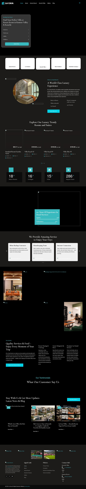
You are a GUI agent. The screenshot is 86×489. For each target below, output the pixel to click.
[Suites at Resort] (48, 100)
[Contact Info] (83, 3)
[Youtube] (12, 476)
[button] (41, 163)
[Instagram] (6, 476)
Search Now (16, 43)
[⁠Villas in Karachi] (48, 103)
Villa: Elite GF (70, 152)
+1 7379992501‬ (67, 467)
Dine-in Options (58, 66)
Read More (10, 429)
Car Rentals (27, 66)
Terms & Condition (46, 472)
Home (21, 3)
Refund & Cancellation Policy (49, 470)
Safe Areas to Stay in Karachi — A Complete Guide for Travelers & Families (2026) (42, 426)
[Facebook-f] (9, 476)
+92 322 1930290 (68, 476)
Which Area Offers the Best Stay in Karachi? (16, 425)
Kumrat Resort (33, 3)
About (26, 3)
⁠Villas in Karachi (55, 103)
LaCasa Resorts (10, 466)
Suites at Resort (54, 100)
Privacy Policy (46, 465)
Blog (54, 3)
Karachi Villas (42, 3)
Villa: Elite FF (51, 152)
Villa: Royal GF (13, 152)
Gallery (49, 3)
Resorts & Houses (28, 472)
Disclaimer (45, 468)
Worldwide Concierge (73, 66)
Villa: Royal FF (32, 152)
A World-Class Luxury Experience (58, 84)
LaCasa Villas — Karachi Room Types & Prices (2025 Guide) (68, 425)
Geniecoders (27, 486)
